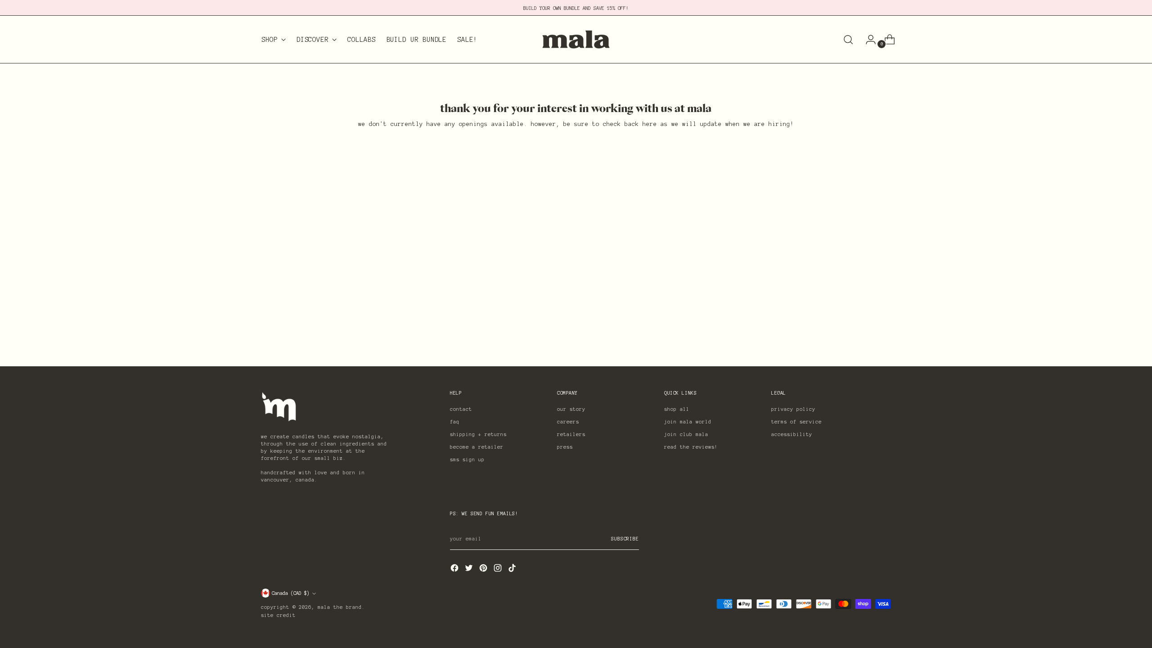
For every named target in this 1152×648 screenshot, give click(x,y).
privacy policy (793, 409)
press (565, 447)
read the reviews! (691, 447)
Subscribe (625, 538)
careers (568, 421)
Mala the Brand (340, 607)
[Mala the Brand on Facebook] (455, 569)
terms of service (796, 421)
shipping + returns (478, 434)
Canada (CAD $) (291, 593)
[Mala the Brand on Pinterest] (484, 569)
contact (461, 409)
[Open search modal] (848, 40)
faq (454, 421)
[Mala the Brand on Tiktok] (513, 569)
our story (571, 409)
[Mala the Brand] (576, 39)
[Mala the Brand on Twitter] (469, 569)
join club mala (686, 434)
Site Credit (278, 615)
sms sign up (467, 459)
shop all (676, 409)
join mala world (687, 421)
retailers (571, 434)
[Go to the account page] (867, 40)
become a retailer (477, 447)
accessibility (791, 434)
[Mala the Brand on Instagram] (498, 569)
